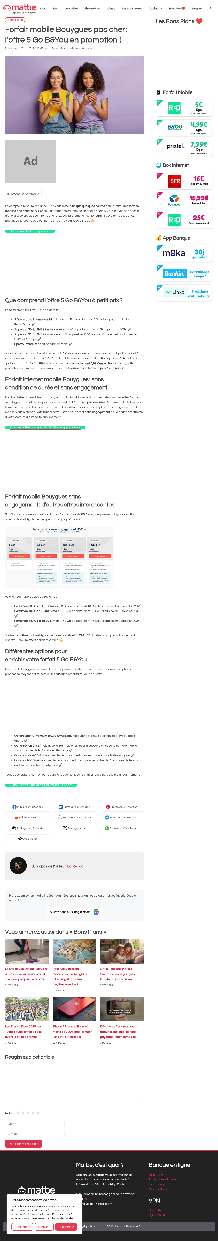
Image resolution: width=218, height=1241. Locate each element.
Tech (55, 8)
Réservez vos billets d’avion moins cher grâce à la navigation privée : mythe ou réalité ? (70, 977)
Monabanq (156, 1184)
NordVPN (155, 1210)
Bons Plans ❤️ (177, 8)
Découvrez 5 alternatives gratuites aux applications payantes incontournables (118, 1032)
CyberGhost (157, 1215)
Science (110, 8)
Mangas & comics (132, 8)
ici (86, 1199)
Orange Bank (158, 1189)
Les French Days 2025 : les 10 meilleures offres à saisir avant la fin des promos (23, 1032)
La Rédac (75, 866)
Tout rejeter (44, 1227)
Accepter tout (66, 1227)
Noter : (9, 1113)
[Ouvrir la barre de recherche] (210, 8)
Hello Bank (156, 1174)
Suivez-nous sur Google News (70, 912)
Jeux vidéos (71, 8)
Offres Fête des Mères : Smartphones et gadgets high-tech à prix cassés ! (117, 974)
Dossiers (153, 8)
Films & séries (92, 8)
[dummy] (30, 182)
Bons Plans (15, 19)
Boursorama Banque (163, 1179)
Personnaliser (22, 1227)
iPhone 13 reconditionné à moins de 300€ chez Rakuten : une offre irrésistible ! (72, 1032)
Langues (197, 8)
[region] (44, 1214)
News (43, 8)
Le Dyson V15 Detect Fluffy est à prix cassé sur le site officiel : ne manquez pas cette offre (26, 974)
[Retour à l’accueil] (19, 8)
